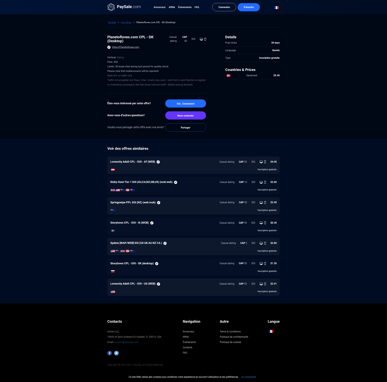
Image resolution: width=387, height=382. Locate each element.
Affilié (186, 336)
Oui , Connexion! (185, 103)
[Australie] (132, 189)
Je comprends (248, 376)
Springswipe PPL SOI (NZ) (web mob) (133, 202)
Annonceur (188, 331)
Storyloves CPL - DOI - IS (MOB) (129, 222)
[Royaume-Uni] (112, 189)
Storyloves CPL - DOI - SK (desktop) (132, 263)
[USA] (117, 189)
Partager (185, 127)
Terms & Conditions (230, 331)
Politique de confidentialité (234, 336)
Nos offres (126, 22)
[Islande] (112, 230)
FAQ (185, 352)
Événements (189, 342)
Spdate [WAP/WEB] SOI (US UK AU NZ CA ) (136, 242)
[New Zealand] (122, 189)
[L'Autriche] (112, 169)
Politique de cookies (230, 342)
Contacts (187, 347)
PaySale (112, 22)
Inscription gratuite (267, 169)
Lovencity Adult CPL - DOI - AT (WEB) (132, 161)
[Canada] (127, 189)
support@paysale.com (126, 342)
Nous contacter (185, 115)
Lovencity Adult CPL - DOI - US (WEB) (132, 283)
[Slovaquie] (112, 271)
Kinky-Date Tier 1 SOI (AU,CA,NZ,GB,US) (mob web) (141, 182)
